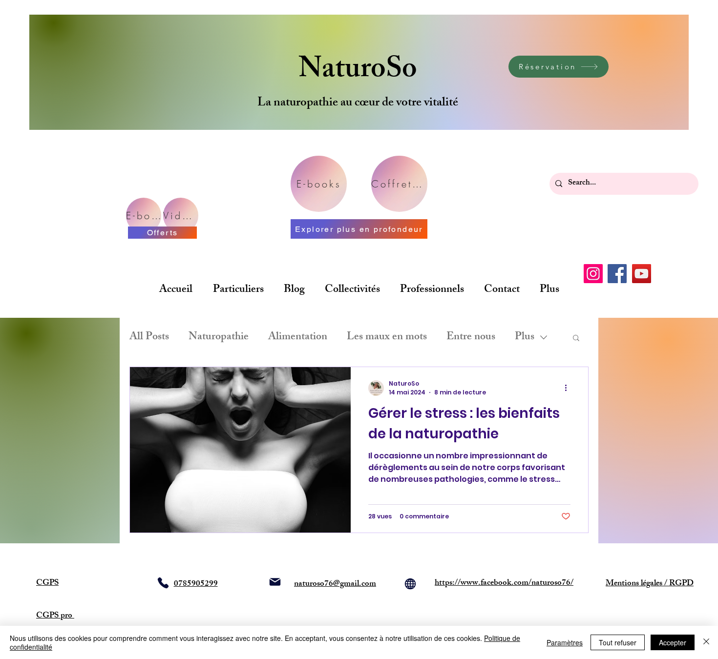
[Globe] (410, 583)
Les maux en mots (387, 337)
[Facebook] (617, 273)
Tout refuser (617, 642)
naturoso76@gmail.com (335, 584)
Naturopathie (219, 337)
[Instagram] (593, 273)
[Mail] (275, 582)
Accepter (672, 642)
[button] (576, 338)
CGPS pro (55, 616)
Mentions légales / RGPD (650, 584)
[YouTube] (641, 273)
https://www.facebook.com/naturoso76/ (504, 583)
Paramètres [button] (565, 642)
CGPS (47, 583)
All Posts (149, 337)
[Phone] (163, 583)
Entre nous (470, 337)
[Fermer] (706, 642)
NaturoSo (357, 71)
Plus (524, 337)
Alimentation (297, 337)
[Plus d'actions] (569, 388)
